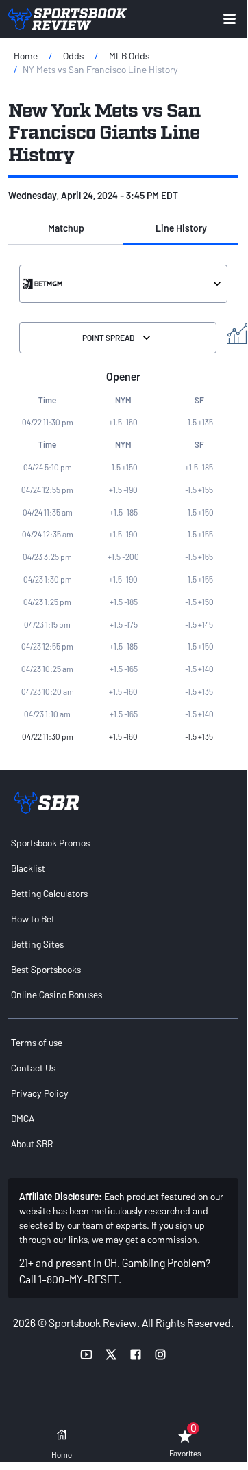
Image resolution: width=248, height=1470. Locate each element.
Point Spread (108, 338)
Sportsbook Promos (50, 842)
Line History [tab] (181, 228)
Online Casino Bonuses (56, 994)
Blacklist (28, 868)
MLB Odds (129, 56)
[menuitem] (123, 842)
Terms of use (36, 1042)
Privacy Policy (40, 1093)
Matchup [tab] (66, 228)
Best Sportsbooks (46, 969)
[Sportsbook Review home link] (46, 802)
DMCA (22, 1118)
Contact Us (33, 1067)
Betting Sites (37, 944)
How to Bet (33, 918)
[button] (65, 228)
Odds (73, 56)
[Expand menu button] (229, 18)
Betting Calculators (49, 893)
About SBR (32, 1143)
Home (26, 56)
